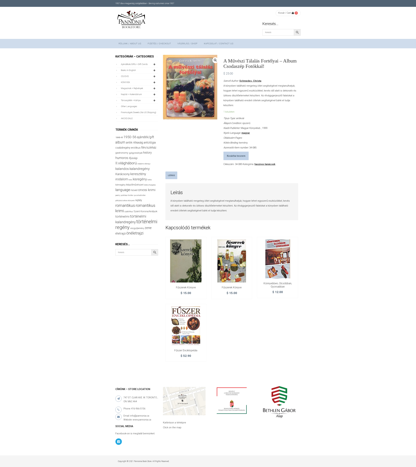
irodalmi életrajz (143, 164)
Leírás (171, 175)
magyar (245, 132)
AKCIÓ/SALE (127, 118)
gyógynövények (136, 153)
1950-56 (130, 137)
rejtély (138, 200)
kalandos (122, 169)
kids (130, 180)
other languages (129, 106)
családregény (122, 147)
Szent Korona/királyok (145, 211)
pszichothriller (140, 195)
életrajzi (120, 233)
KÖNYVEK (125, 82)
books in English (128, 70)
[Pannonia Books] (131, 20)
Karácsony (122, 174)
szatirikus (128, 211)
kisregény (140, 179)
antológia (150, 142)
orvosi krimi (147, 190)
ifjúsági (133, 158)
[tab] (171, 175)
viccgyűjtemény (137, 228)
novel (134, 190)
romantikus (125, 205)
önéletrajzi (134, 233)
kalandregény (140, 169)
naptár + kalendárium (131, 94)
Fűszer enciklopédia (185, 350)
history (147, 152)
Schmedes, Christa (250, 80)
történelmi (122, 216)
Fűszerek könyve (186, 287)
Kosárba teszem (236, 155)
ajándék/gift (145, 137)
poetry (117, 195)
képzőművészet (134, 184)
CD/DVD (125, 76)
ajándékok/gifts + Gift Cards (134, 64)
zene (148, 228)
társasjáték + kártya (131, 100)
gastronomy (121, 152)
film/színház (148, 147)
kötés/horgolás (150, 185)
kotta (150, 180)
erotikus (136, 147)
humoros (121, 158)
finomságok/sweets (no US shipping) (138, 112)
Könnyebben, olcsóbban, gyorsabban (278, 285)
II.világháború (126, 163)
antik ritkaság (134, 142)
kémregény (120, 185)
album (120, 142)
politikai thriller (127, 195)
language (122, 190)
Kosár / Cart (284, 13)
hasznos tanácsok (264, 164)
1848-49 (119, 137)
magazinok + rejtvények (132, 88)
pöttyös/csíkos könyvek (125, 200)
